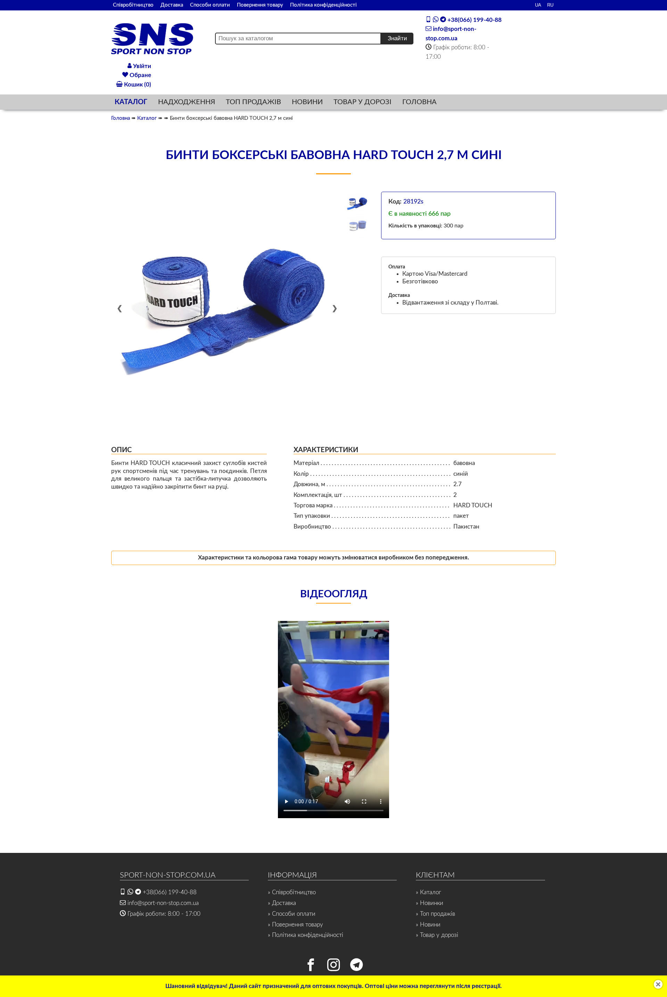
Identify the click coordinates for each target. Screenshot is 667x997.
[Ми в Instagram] (333, 966)
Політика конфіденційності (323, 5)
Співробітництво (133, 5)
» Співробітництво (292, 892)
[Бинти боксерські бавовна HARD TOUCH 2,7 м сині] (227, 308)
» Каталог (428, 892)
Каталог (147, 118)
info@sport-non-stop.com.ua (162, 903)
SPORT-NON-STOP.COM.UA (167, 875)
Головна (120, 118)
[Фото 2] (357, 226)
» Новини (428, 925)
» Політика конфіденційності (305, 935)
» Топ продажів (435, 914)
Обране (139, 75)
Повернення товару (260, 5)
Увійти (141, 66)
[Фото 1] (357, 203)
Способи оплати (210, 5)
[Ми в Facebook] (310, 966)
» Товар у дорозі (437, 935)
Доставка (171, 5)
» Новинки (429, 903)
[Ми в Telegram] (356, 966)
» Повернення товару (295, 925)
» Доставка (282, 903)
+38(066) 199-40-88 (474, 20)
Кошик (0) (137, 85)
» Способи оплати (291, 914)
